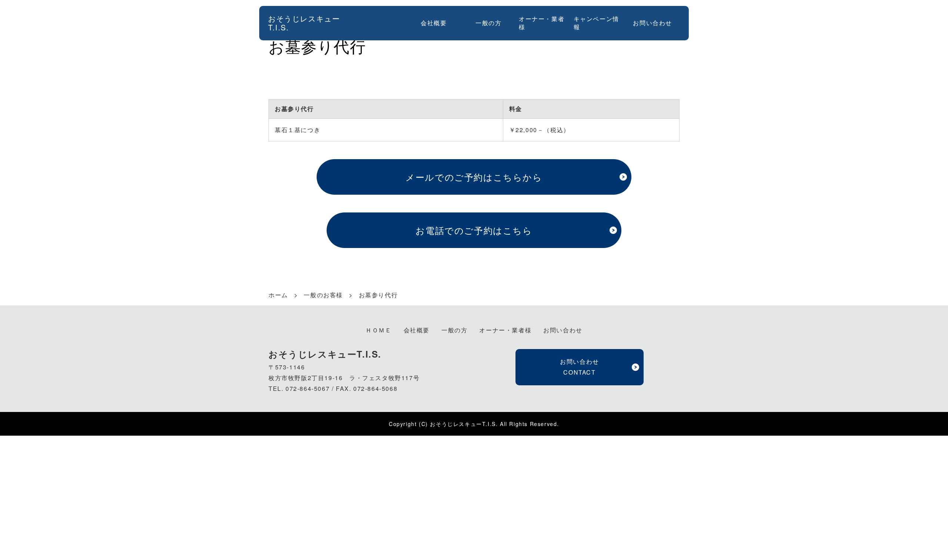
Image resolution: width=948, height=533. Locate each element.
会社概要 (434, 23)
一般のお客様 (323, 295)
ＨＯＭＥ (378, 330)
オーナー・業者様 (541, 22)
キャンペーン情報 (596, 22)
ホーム (278, 295)
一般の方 (488, 23)
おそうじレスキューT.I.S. (304, 23)
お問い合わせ (652, 23)
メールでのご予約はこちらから (473, 176)
